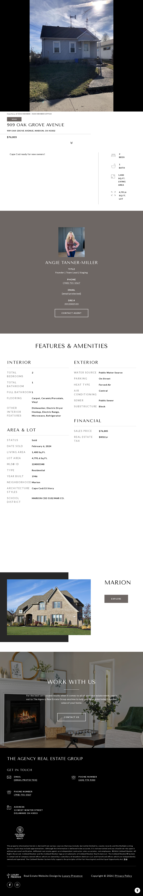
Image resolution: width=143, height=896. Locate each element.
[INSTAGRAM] (17, 885)
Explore (116, 599)
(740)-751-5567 (22, 795)
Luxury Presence (72, 875)
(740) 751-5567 (71, 283)
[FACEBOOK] (10, 885)
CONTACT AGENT (71, 313)
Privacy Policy (123, 875)
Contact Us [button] (71, 717)
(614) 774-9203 (86, 780)
